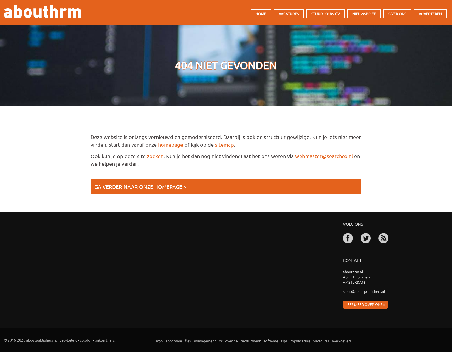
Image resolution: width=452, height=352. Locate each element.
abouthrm (42, 11)
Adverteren (430, 13)
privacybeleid (66, 340)
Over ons (397, 13)
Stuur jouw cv (325, 13)
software (271, 340)
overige (231, 340)
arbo (159, 340)
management (205, 340)
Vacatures (289, 13)
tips (284, 340)
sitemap (224, 144)
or (220, 340)
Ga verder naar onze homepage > (140, 186)
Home (261, 13)
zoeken (155, 156)
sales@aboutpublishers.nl (364, 291)
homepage (170, 144)
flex (188, 340)
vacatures (321, 340)
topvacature (300, 340)
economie (174, 340)
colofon (86, 340)
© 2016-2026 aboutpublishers (28, 340)
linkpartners (105, 340)
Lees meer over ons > (365, 304)
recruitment (251, 340)
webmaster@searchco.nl (324, 156)
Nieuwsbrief (364, 13)
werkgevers (341, 340)
